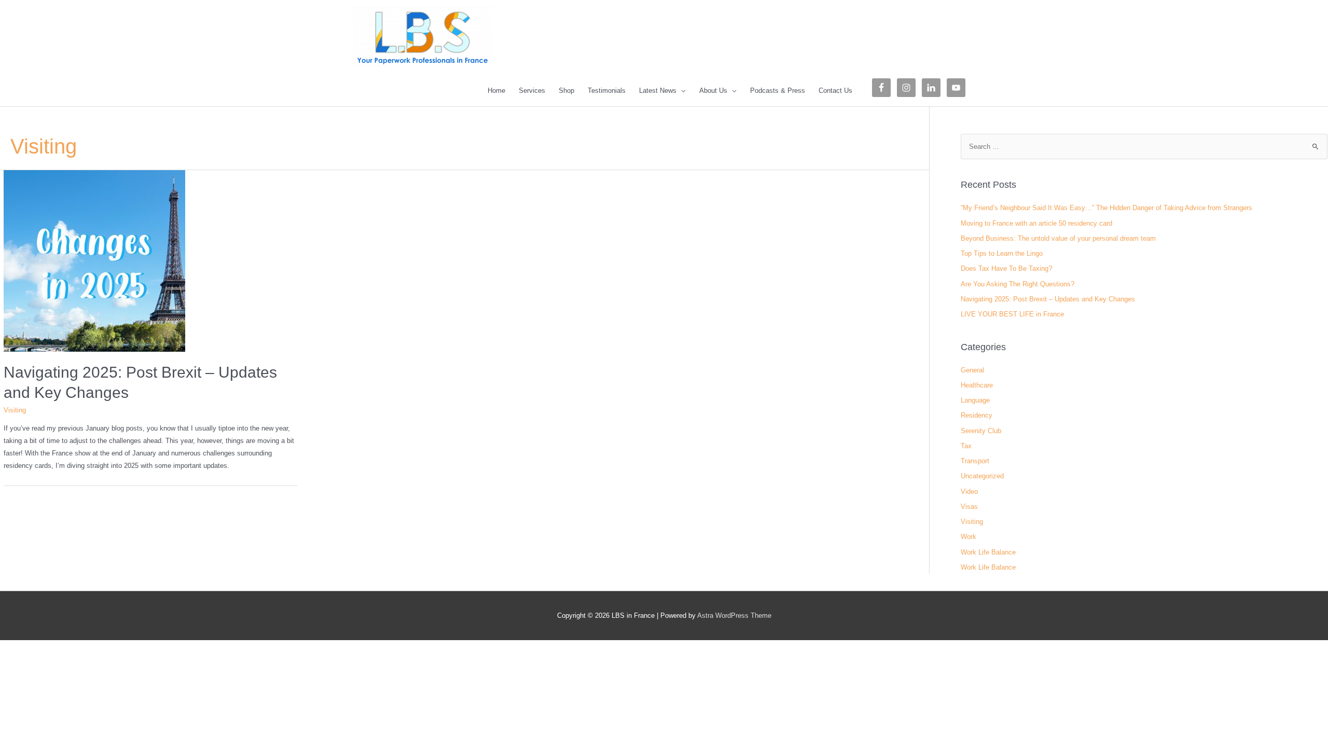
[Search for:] (1144, 146)
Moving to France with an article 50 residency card (1036, 223)
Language (975, 400)
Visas (969, 506)
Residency (976, 415)
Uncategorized (982, 476)
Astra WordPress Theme (734, 615)
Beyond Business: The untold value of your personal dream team (1058, 238)
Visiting (15, 410)
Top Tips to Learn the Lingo (1002, 253)
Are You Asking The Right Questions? (1017, 284)
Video (969, 491)
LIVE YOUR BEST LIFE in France (1012, 314)
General (972, 370)
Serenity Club (981, 431)
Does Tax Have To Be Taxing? (1006, 268)
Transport (975, 461)
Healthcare (977, 385)
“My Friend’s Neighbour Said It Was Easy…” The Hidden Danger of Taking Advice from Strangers (1106, 208)
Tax (966, 446)
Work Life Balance (988, 552)
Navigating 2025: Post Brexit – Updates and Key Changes (1048, 299)
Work (968, 537)
